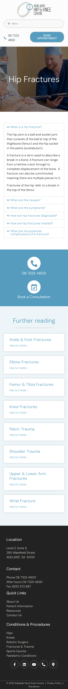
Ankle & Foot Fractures (30, 339)
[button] (34, 127)
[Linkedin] (24, 664)
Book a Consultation (34, 297)
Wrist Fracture (22, 501)
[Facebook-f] (15, 664)
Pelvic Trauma (21, 429)
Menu (15, 23)
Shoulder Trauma (24, 451)
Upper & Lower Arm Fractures (27, 476)
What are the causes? (25, 200)
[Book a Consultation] (34, 287)
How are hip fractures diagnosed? (33, 216)
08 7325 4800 (34, 273)
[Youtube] (34, 664)
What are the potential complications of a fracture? (29, 232)
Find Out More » (18, 345)
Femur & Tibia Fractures (31, 384)
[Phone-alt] (44, 664)
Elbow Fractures (24, 362)
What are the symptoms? (27, 208)
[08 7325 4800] (34, 263)
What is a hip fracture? (26, 127)
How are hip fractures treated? (31, 223)
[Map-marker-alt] (53, 664)
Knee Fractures (23, 406)
